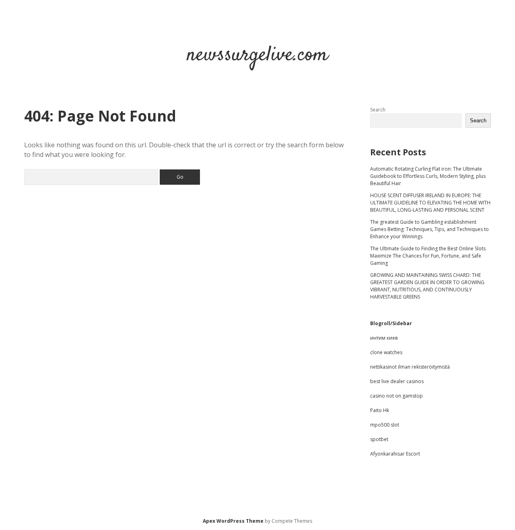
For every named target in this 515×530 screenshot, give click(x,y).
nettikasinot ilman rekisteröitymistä (410, 366)
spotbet (379, 439)
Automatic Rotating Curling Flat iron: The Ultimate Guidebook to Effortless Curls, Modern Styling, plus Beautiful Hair (428, 176)
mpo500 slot (384, 424)
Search (377, 109)
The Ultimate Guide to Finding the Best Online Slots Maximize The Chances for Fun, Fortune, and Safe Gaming (428, 255)
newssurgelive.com (257, 55)
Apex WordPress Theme (233, 521)
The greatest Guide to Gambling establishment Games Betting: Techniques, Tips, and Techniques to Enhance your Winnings (429, 229)
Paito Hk (379, 410)
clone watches (386, 352)
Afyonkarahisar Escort (395, 453)
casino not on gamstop (396, 395)
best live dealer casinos (397, 381)
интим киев (384, 337)
